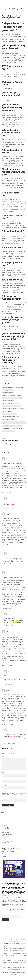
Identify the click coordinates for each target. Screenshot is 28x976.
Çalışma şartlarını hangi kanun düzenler (11, 416)
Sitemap (2, 812)
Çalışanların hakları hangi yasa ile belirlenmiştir (12, 398)
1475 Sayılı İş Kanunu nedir (8, 387)
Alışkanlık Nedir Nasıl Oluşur (10, 440)
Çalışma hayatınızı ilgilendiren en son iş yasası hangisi (13, 408)
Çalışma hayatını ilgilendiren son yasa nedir (11, 406)
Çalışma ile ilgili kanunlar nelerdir (9, 414)
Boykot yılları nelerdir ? (6, 837)
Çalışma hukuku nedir (7, 411)
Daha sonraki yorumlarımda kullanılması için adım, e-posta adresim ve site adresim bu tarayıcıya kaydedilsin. (14, 794)
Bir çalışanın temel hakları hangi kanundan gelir (12, 395)
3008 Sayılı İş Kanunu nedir (8, 390)
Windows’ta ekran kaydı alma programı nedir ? (11, 831)
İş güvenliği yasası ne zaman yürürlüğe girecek (12, 425)
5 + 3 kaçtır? (4, 798)
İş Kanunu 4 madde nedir (18, 428)
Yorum (3, 756)
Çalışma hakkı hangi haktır (8, 400)
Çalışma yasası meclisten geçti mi (9, 419)
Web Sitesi (4, 785)
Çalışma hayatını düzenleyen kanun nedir (11, 403)
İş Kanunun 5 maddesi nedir (8, 431)
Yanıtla (10, 492)
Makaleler (8, 384)
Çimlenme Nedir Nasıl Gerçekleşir (11, 445)
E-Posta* (3, 778)
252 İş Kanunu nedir (20, 387)
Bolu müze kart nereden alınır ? (8, 844)
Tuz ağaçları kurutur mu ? (7, 855)
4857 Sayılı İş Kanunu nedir (8, 392)
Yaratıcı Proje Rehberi (14, 8)
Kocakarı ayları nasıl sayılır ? (7, 834)
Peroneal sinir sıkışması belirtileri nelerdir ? (10, 848)
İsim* (3, 772)
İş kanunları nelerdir (7, 428)
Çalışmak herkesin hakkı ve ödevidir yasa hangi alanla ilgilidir (13, 422)
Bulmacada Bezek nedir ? (7, 827)
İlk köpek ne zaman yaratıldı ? (8, 851)
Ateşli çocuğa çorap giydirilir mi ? (8, 841)
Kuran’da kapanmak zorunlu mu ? (8, 824)
